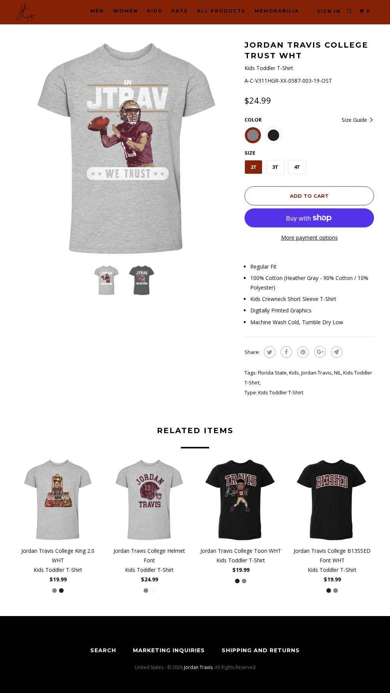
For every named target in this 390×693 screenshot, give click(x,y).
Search (103, 650)
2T (254, 166)
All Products (221, 11)
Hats (179, 11)
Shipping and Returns (261, 650)
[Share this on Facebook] (285, 352)
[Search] (349, 11)
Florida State (272, 372)
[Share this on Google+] (319, 352)
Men (97, 11)
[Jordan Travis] (46, 12)
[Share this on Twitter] (268, 352)
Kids (154, 11)
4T (297, 166)
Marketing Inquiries (169, 650)
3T (275, 166)
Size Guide (355, 119)
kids (294, 372)
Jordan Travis (316, 372)
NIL (337, 372)
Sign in (329, 11)
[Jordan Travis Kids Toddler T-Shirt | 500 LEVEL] (126, 148)
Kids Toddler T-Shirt (280, 392)
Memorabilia (276, 11)
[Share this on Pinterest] (302, 352)
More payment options (309, 237)
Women (125, 11)
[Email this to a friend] (335, 352)
